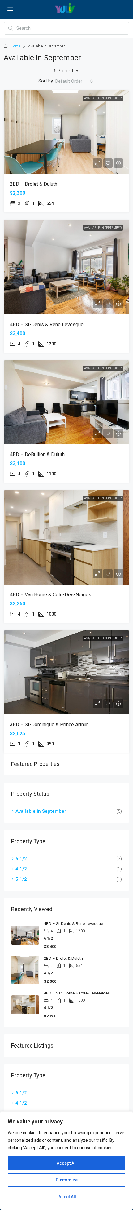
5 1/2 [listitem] (21, 879)
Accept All (67, 1163)
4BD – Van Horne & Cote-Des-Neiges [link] (50, 595)
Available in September (103, 98)
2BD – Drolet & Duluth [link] (33, 184)
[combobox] (74, 81)
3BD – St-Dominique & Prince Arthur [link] (49, 724)
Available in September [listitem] (40, 811)
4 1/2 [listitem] (21, 869)
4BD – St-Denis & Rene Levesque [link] (47, 324)
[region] (66, 1160)
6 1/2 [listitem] (21, 858)
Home (15, 46)
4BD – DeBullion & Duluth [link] (37, 454)
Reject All (66, 1196)
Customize (67, 1179)
